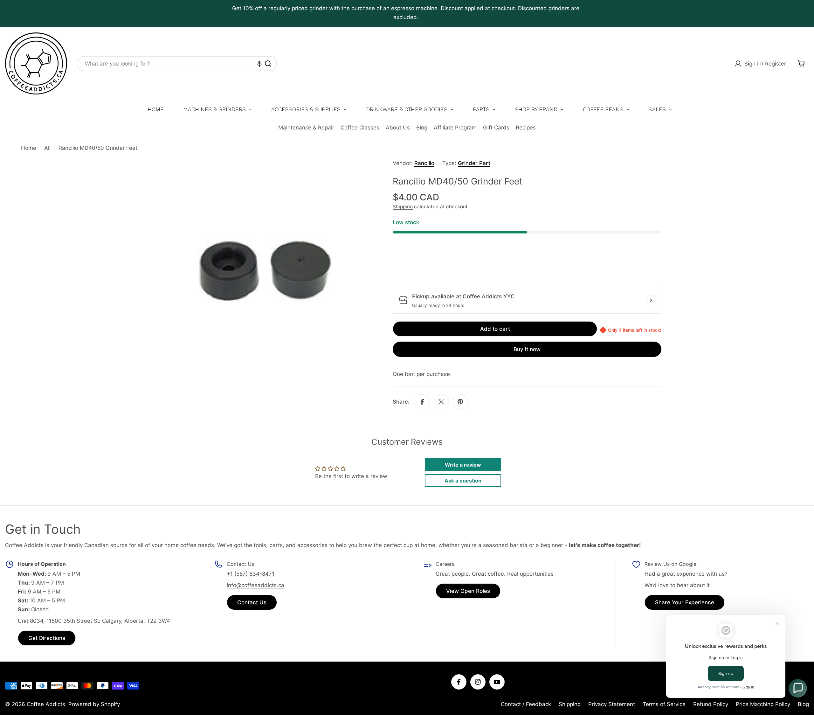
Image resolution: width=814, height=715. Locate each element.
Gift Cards (496, 127)
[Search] (268, 63)
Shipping (403, 207)
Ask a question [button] (463, 480)
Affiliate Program (455, 127)
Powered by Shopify (94, 704)
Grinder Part (474, 163)
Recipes (526, 127)
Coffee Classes (360, 127)
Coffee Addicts (46, 704)
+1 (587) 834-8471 (250, 574)
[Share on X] (441, 401)
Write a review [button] (463, 465)
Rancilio (424, 163)
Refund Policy (710, 704)
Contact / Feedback (526, 704)
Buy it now (527, 349)
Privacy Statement (611, 704)
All (47, 148)
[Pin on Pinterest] (460, 401)
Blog (421, 127)
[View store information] (651, 300)
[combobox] (177, 63)
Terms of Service (664, 704)
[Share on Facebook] (422, 401)
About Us (398, 127)
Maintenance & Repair (306, 127)
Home (28, 148)
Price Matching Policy (763, 704)
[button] (259, 63)
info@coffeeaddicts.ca (255, 585)
